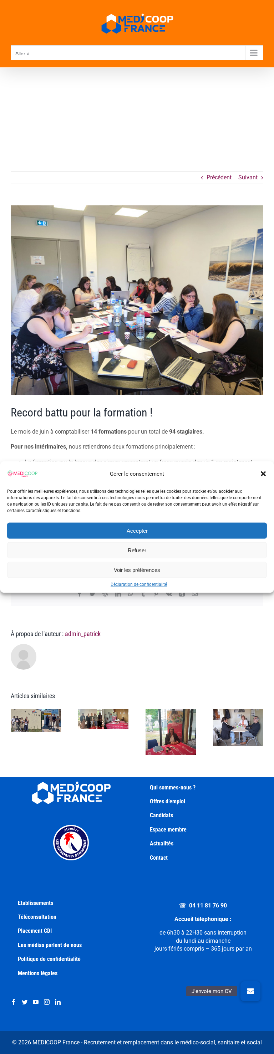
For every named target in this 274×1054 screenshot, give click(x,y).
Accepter (137, 530)
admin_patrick (83, 634)
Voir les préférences (137, 570)
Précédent (219, 177)
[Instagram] (47, 1002)
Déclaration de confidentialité (139, 584)
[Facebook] (13, 1002)
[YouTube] (36, 1002)
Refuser (137, 550)
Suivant (248, 177)
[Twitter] (24, 1002)
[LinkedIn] (58, 1002)
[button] (263, 473)
